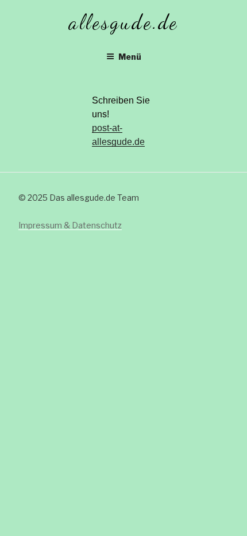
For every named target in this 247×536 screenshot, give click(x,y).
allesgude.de (124, 22)
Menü (129, 57)
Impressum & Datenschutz (70, 225)
